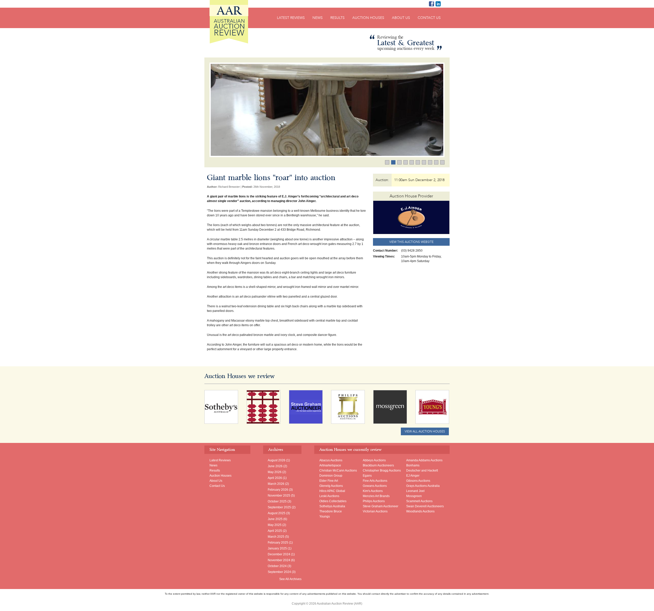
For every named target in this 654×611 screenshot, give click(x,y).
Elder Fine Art (328, 481)
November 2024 (279, 560)
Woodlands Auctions (420, 511)
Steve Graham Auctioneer (380, 506)
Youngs (324, 516)
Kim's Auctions (373, 491)
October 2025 (277, 501)
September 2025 (279, 507)
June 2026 (275, 466)
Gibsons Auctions (418, 481)
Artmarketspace (330, 465)
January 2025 (277, 548)
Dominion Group (330, 475)
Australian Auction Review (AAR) (228, 21)
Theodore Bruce (330, 511)
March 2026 (276, 484)
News (317, 18)
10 (444, 163)
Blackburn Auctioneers (378, 465)
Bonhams (412, 465)
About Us (401, 18)
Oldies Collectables (332, 501)
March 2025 (276, 536)
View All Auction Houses (425, 431)
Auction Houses (368, 18)
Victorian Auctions (375, 511)
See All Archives (290, 579)
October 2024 (277, 566)
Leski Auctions (329, 496)
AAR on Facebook (431, 3)
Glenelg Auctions (331, 486)
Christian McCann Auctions (338, 470)
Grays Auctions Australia (423, 486)
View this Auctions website (411, 242)
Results (337, 18)
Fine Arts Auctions (375, 481)
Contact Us (429, 18)
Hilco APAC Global (332, 491)
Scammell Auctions (419, 501)
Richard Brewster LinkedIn (438, 3)
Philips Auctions (374, 501)
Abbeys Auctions (374, 460)
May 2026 (275, 472)
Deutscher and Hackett (422, 470)
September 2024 (279, 572)
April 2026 (275, 478)
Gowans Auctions (375, 486)
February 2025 (278, 542)
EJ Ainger (412, 475)
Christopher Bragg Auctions (382, 470)
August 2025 (276, 513)
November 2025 (279, 495)
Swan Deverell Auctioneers (425, 506)
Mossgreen (414, 496)
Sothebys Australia (332, 506)
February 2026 (278, 489)
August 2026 (276, 460)
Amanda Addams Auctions (424, 460)
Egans (367, 475)
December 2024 (279, 554)
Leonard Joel (415, 491)
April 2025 (275, 531)
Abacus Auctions (330, 460)
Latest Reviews (291, 18)
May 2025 (275, 525)
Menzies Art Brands (376, 496)
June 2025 (275, 519)
